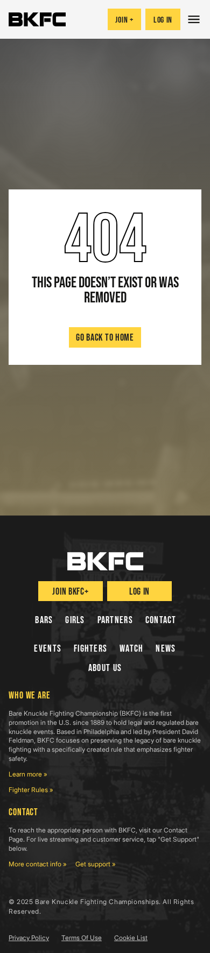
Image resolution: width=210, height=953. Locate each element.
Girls (75, 620)
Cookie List (131, 938)
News (166, 648)
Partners (115, 620)
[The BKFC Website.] (105, 561)
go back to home (105, 337)
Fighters (90, 648)
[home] (37, 19)
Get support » (95, 864)
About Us (105, 668)
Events (47, 648)
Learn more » (28, 774)
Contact (161, 620)
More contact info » (38, 864)
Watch (131, 648)
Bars (44, 620)
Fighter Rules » (31, 790)
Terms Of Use (81, 938)
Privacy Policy (29, 938)
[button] (195, 19)
